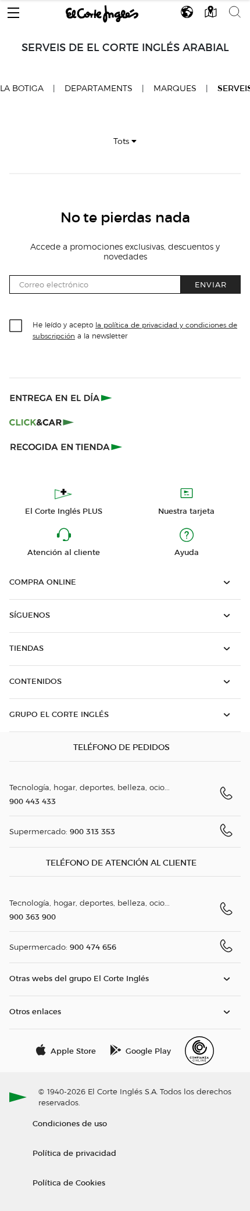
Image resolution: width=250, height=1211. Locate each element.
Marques (175, 88)
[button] (13, 10)
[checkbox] (16, 326)
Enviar (211, 284)
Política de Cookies (69, 1182)
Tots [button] (122, 141)
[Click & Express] (62, 397)
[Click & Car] (41, 422)
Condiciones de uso (70, 1123)
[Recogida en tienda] (66, 446)
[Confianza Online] (199, 1050)
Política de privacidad (74, 1152)
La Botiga (22, 88)
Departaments (99, 88)
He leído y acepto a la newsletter (135, 329)
